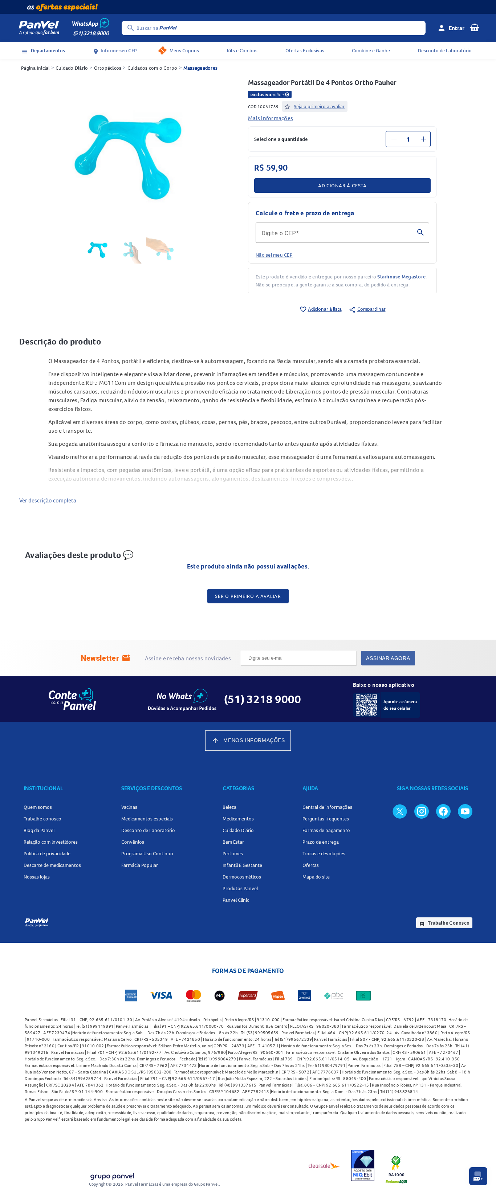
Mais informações (270, 118)
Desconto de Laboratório (445, 50)
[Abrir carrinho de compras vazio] (474, 27)
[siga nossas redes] (400, 811)
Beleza (229, 807)
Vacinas (129, 807)
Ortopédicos (108, 68)
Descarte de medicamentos (52, 865)
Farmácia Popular (139, 865)
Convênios (132, 842)
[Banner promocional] (248, 7)
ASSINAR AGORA (388, 658)
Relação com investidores (51, 842)
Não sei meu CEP (274, 255)
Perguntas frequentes (325, 818)
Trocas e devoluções (323, 853)
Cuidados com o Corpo (152, 68)
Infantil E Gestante (242, 865)
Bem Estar (233, 842)
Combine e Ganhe (371, 50)
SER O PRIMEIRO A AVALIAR (248, 596)
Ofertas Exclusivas (304, 50)
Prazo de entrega (320, 842)
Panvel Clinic (236, 900)
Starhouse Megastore (401, 276)
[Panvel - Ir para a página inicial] (39, 28)
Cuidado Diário (72, 68)
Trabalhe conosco (42, 818)
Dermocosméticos (242, 876)
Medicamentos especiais (147, 818)
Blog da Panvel (39, 830)
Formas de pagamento (326, 830)
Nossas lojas (37, 876)
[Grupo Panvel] (112, 1175)
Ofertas (310, 865)
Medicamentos (238, 818)
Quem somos (38, 807)
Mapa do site (316, 876)
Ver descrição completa (47, 500)
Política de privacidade (47, 853)
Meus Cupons (184, 50)
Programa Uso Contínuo (147, 853)
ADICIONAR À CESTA (342, 185)
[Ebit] (362, 1165)
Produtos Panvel (240, 888)
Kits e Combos (242, 50)
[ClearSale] (324, 1165)
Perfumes (233, 853)
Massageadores (200, 68)
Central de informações (327, 807)
